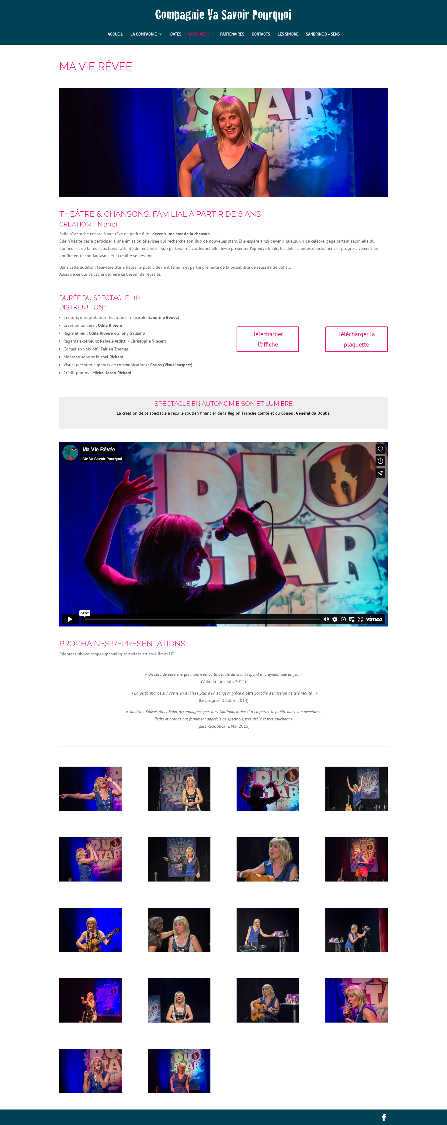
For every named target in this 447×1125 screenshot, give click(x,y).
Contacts (261, 34)
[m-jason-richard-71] (179, 950)
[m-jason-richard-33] (268, 809)
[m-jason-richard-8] (356, 809)
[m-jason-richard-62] (356, 950)
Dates (175, 34)
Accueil (115, 34)
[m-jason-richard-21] (179, 1091)
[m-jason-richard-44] (90, 880)
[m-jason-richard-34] (356, 1021)
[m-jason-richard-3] (179, 880)
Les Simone (288, 34)
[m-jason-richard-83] (179, 1021)
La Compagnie (143, 34)
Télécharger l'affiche (268, 339)
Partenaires (232, 34)
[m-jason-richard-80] (179, 809)
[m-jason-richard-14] (268, 880)
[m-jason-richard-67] (90, 1021)
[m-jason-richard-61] (268, 950)
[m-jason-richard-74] (90, 950)
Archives (197, 34)
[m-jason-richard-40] (90, 1091)
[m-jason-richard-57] (356, 880)
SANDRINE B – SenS (323, 34)
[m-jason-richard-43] (90, 809)
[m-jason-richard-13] (268, 1021)
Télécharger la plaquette (356, 339)
